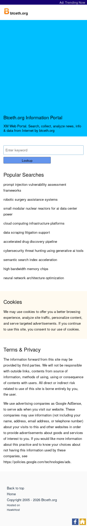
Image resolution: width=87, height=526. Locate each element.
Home (11, 493)
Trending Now (75, 2)
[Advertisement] (43, 68)
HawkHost (13, 510)
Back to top (15, 487)
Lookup (27, 160)
